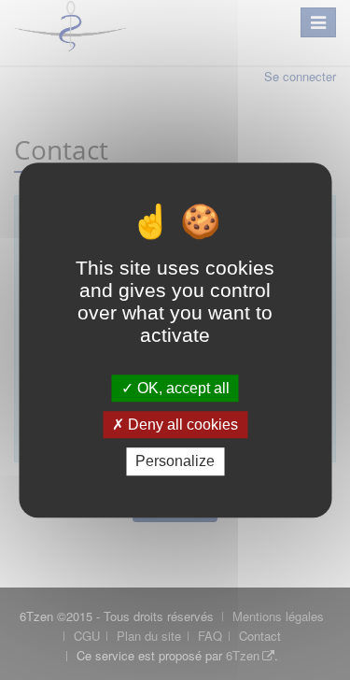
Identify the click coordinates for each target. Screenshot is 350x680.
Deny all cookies (181, 424)
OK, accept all (181, 388)
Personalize (175, 462)
